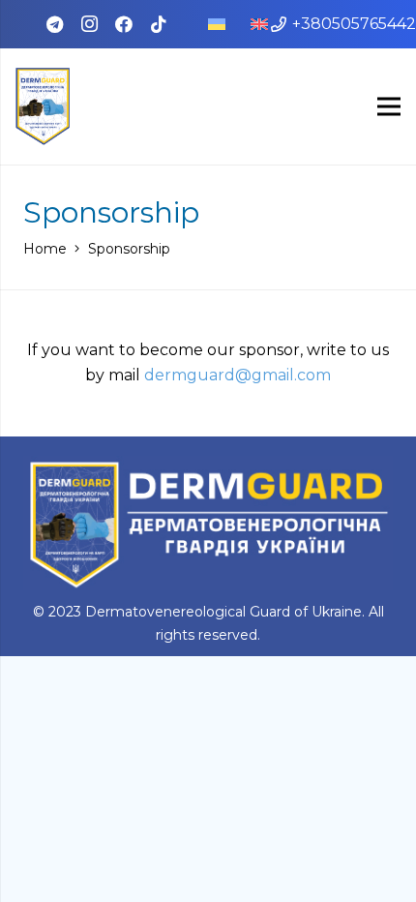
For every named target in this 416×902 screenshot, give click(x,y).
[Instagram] (89, 24)
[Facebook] (123, 24)
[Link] (42, 106)
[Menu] (389, 106)
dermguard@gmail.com (237, 375)
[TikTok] (158, 24)
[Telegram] (54, 24)
